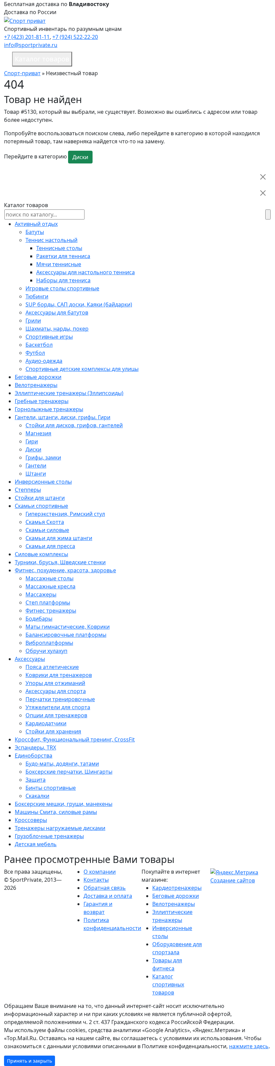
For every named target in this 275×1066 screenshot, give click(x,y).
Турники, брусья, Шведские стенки (60, 562)
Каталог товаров (42, 58)
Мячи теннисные (58, 264)
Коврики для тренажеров (58, 675)
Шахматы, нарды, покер (57, 328)
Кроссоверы (31, 820)
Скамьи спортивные (41, 506)
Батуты (34, 232)
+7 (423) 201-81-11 (27, 37)
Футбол (35, 352)
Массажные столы (49, 578)
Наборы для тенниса (63, 280)
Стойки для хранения (53, 731)
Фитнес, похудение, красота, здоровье (65, 570)
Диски (80, 157)
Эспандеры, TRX (35, 747)
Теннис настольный (51, 240)
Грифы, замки (43, 457)
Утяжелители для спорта (57, 707)
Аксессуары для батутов (56, 312)
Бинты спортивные (50, 787)
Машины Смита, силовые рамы (56, 812)
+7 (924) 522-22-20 (75, 37)
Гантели (35, 465)
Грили (33, 320)
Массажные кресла (50, 586)
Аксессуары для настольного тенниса (85, 272)
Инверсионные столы (43, 481)
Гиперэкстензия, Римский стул (65, 514)
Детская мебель (36, 844)
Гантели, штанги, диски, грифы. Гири (62, 417)
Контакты (96, 879)
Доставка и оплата (108, 896)
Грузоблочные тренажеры (49, 836)
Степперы (28, 489)
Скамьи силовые (47, 530)
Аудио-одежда (43, 361)
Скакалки (37, 796)
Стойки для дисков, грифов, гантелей (74, 425)
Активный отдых (36, 224)
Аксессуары (30, 659)
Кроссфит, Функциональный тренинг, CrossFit (75, 739)
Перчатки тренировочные (60, 699)
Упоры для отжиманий (55, 683)
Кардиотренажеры (177, 887)
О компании (100, 871)
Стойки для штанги (40, 497)
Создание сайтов (232, 880)
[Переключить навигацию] (253, 59)
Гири (31, 441)
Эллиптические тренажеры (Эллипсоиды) (69, 393)
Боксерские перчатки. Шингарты (68, 771)
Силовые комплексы (41, 554)
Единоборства (33, 755)
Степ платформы (47, 602)
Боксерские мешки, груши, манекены (63, 804)
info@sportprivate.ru (30, 45)
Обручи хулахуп (46, 651)
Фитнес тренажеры (50, 610)
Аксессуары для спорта (55, 691)
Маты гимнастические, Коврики (67, 626)
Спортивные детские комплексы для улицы (82, 369)
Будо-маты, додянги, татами (62, 763)
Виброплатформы (49, 642)
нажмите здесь (249, 1046)
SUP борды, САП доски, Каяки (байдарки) (78, 304)
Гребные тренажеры (41, 401)
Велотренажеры (36, 385)
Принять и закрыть (29, 1061)
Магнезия (38, 433)
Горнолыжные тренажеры (49, 409)
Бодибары (38, 618)
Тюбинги (36, 296)
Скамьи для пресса (50, 546)
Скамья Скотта (44, 522)
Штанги (35, 473)
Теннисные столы (59, 248)
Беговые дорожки (38, 377)
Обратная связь (105, 887)
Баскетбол (39, 344)
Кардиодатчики (45, 723)
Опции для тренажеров (56, 715)
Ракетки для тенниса (63, 256)
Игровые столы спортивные (62, 288)
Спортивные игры (49, 336)
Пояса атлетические (52, 667)
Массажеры (40, 594)
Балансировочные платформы (65, 634)
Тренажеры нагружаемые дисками (60, 828)
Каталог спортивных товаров (168, 984)
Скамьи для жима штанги (58, 538)
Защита (35, 779)
